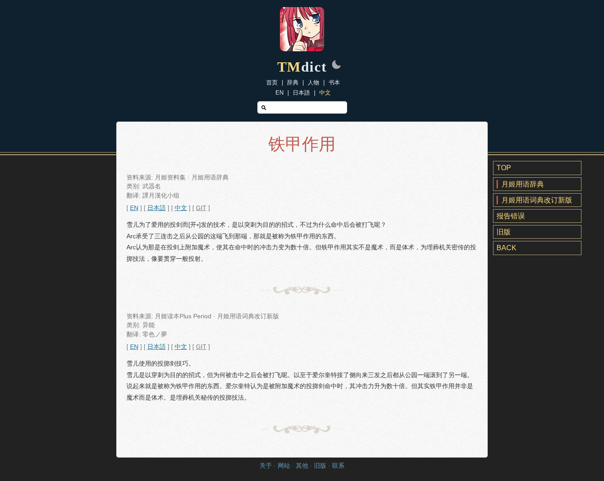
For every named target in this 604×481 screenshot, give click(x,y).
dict (302, 67)
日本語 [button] (156, 208)
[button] (336, 65)
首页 (272, 82)
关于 (266, 465)
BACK (506, 248)
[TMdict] (302, 49)
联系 (338, 465)
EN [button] (134, 208)
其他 (302, 465)
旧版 (504, 232)
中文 (325, 92)
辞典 (292, 82)
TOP (504, 168)
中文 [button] (181, 208)
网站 (284, 465)
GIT (201, 208)
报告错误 (511, 216)
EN (279, 92)
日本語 (301, 92)
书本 (334, 82)
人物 (313, 82)
